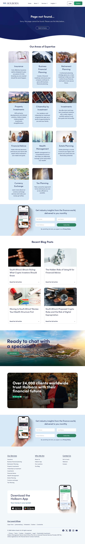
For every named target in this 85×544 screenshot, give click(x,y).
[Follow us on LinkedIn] (70, 530)
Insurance (10, 459)
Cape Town (10, 524)
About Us (37, 459)
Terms (16, 533)
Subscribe (66, 225)
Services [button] (44, 3)
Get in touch (66, 459)
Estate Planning (11, 478)
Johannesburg (19, 524)
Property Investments (13, 466)
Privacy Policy (67, 229)
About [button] (35, 3)
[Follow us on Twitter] (67, 530)
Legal (34, 533)
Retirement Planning (12, 464)
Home (29, 3)
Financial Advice (11, 473)
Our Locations (38, 464)
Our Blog (37, 466)
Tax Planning (10, 482)
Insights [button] (53, 3)
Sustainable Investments (43, 533)
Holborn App (38, 461)
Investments (10, 471)
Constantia (40, 524)
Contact (78, 3)
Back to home (42, 28)
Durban (33, 524)
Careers (65, 464)
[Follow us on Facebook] (63, 530)
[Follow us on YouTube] (77, 530)
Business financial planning (14, 461)
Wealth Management (13, 475)
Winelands (27, 524)
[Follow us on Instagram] (73, 530)
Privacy (11, 533)
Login (70, 3)
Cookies (21, 533)
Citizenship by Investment (14, 468)
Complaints (28, 533)
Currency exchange (12, 480)
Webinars (65, 461)
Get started (13, 353)
